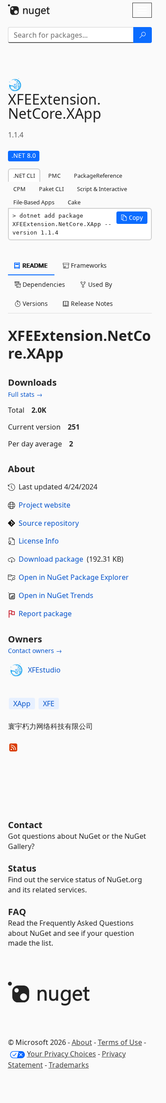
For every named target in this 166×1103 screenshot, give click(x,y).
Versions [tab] (34, 303)
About (82, 1042)
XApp (22, 703)
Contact (25, 825)
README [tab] (34, 265)
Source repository (49, 523)
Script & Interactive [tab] (102, 189)
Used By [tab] (99, 284)
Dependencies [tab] (43, 284)
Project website (44, 505)
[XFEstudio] (16, 670)
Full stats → (25, 394)
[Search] (142, 35)
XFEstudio (44, 670)
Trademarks (69, 1065)
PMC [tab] (54, 176)
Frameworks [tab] (88, 265)
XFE (48, 703)
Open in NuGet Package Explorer (74, 577)
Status (22, 868)
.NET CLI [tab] (24, 176)
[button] (131, 217)
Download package (51, 559)
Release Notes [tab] (91, 303)
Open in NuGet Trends (56, 595)
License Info (39, 541)
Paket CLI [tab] (51, 189)
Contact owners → (35, 650)
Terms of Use (120, 1042)
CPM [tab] (19, 189)
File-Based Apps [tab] (33, 202)
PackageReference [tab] (98, 176)
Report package (45, 613)
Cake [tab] (74, 202)
